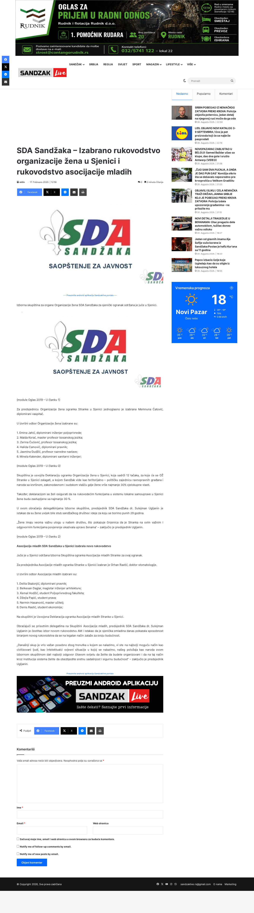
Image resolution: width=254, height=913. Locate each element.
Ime (20, 807)
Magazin (152, 64)
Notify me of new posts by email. (39, 854)
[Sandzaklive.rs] (42, 72)
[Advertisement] (90, 113)
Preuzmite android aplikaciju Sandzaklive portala (90, 673)
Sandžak (75, 64)
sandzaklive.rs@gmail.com (196, 884)
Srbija (93, 64)
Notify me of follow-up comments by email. (45, 846)
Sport (136, 64)
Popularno (203, 93)
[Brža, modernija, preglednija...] (90, 694)
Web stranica (101, 823)
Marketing (230, 884)
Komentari (226, 93)
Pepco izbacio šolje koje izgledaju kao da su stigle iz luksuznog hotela (212, 263)
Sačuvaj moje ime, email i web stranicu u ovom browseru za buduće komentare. (67, 839)
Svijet (122, 64)
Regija (108, 64)
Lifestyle (173, 64)
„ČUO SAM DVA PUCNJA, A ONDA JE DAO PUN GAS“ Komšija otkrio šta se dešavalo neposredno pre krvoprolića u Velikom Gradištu (215, 175)
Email (21, 823)
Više (190, 64)
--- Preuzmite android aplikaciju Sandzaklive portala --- (90, 295)
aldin (22, 182)
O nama (217, 884)
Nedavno (182, 93)
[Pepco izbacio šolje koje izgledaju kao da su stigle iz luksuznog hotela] (182, 265)
